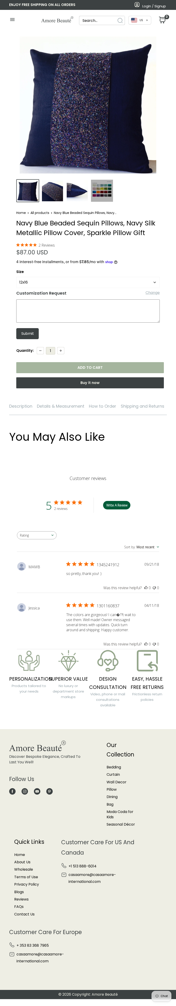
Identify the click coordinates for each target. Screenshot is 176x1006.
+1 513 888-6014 (82, 866)
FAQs (19, 906)
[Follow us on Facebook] (12, 791)
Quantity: (25, 350)
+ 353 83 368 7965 (32, 945)
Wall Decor (116, 782)
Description (20, 406)
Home (21, 212)
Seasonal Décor (121, 824)
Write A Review (116, 505)
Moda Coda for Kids (120, 814)
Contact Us (24, 914)
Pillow (112, 789)
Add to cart (90, 367)
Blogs (19, 892)
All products (39, 212)
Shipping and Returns (142, 406)
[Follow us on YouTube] (37, 791)
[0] (162, 21)
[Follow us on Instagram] (25, 791)
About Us (22, 862)
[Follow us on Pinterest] (49, 791)
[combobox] (98, 20)
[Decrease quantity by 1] (40, 350)
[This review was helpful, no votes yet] (146, 587)
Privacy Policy (26, 884)
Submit (27, 333)
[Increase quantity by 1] (60, 350)
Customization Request (41, 293)
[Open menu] (12, 21)
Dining (112, 796)
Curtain (113, 774)
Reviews (21, 899)
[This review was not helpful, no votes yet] (154, 587)
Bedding (114, 767)
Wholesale (23, 869)
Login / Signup (154, 6)
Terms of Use (26, 877)
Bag (110, 804)
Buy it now (90, 382)
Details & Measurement (60, 406)
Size (20, 271)
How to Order (102, 406)
